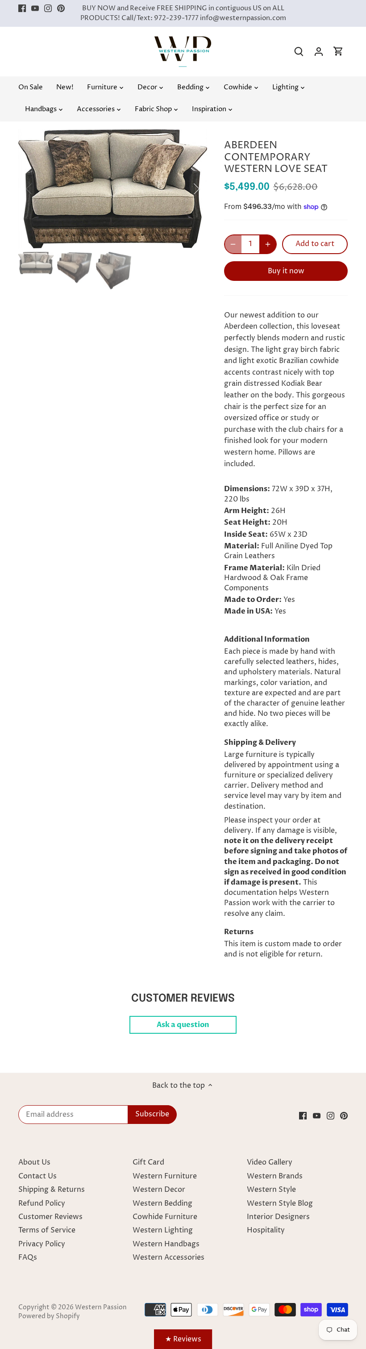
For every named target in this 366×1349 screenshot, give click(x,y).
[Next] (184, 188)
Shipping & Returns (51, 1189)
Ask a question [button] (183, 1025)
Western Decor (159, 1189)
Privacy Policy (41, 1244)
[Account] (319, 51)
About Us (34, 1162)
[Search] (299, 51)
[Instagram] (48, 8)
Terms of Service (46, 1230)
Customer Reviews (50, 1217)
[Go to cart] (338, 51)
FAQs (27, 1257)
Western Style (271, 1189)
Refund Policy (41, 1203)
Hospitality (266, 1230)
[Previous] (40, 188)
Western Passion (101, 1307)
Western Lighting (163, 1230)
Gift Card (148, 1162)
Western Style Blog (280, 1203)
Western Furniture (165, 1176)
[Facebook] (22, 8)
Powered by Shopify (49, 1316)
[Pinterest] (61, 8)
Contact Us (37, 1176)
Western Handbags (166, 1244)
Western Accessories (168, 1257)
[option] (113, 188)
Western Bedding (162, 1203)
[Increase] (267, 244)
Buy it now (286, 271)
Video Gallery (269, 1162)
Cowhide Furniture (165, 1217)
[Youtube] (35, 8)
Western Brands (275, 1176)
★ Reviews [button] (183, 1339)
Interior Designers (278, 1217)
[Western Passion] (182, 41)
